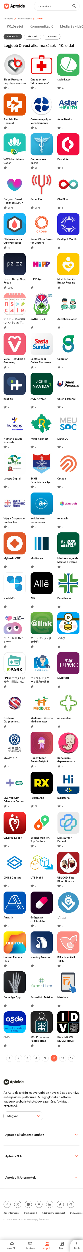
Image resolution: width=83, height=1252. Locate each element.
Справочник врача (38, 161)
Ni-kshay (62, 997)
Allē (33, 598)
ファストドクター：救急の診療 (40, 680)
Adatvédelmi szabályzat (53, 1213)
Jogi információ (11, 1213)
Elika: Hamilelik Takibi (66, 959)
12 (71, 1058)
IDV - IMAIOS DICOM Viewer (65, 1039)
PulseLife (62, 159)
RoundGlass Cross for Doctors (41, 241)
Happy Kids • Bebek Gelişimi (39, 759)
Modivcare (37, 558)
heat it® (8, 398)
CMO (7, 1037)
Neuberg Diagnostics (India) (11, 719)
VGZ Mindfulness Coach (14, 161)
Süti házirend (30, 1213)
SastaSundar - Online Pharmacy (41, 360)
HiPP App (36, 279)
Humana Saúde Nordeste (13, 440)
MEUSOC (62, 438)
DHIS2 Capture (12, 877)
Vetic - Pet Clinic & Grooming (14, 360)
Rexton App (37, 797)
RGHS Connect (39, 438)
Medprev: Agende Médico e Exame (67, 560)
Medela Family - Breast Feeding (66, 281)
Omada (61, 478)
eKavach (62, 518)
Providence (64, 598)
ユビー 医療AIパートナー (14, 640)
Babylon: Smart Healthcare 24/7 (13, 201)
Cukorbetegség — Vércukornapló (41, 121)
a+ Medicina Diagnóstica (38, 520)
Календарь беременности (66, 759)
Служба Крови (13, 837)
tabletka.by (64, 79)
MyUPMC (63, 678)
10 (54, 1058)
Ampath (8, 917)
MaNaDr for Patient (64, 839)
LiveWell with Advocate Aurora (14, 799)
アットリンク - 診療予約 (41, 640)
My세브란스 (11, 757)
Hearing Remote (40, 957)
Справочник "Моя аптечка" (40, 81)
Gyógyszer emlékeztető (38, 919)
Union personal (66, 398)
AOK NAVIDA (38, 398)
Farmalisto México (42, 997)
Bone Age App (12, 997)
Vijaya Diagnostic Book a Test (14, 520)
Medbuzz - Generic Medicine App (42, 719)
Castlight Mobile (67, 239)
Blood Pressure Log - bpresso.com (15, 81)
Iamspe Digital (12, 478)
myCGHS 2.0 (38, 319)
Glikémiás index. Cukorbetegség (13, 241)
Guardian (62, 358)
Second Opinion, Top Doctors (40, 839)
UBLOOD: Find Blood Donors (65, 879)
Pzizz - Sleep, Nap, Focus (15, 281)
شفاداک (61, 917)
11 (62, 1058)
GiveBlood (63, 199)
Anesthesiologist (67, 319)
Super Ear (36, 199)
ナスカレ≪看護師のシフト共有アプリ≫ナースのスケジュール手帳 (14, 320)
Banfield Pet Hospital (11, 121)
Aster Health (64, 119)
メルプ (61, 638)
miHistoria (63, 797)
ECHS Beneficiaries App (41, 480)
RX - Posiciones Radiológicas (40, 1039)
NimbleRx (9, 598)
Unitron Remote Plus (13, 959)
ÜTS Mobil (37, 877)
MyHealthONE (12, 558)
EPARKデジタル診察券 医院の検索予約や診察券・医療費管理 (14, 680)
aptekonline (64, 718)
